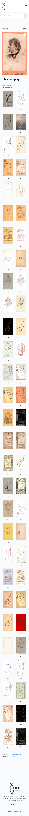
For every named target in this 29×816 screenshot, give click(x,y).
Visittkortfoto (10, 754)
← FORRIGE (5, 29)
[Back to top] (25, 811)
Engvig (7, 756)
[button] (25, 16)
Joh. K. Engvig (17, 754)
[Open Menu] (26, 6)
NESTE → (24, 29)
